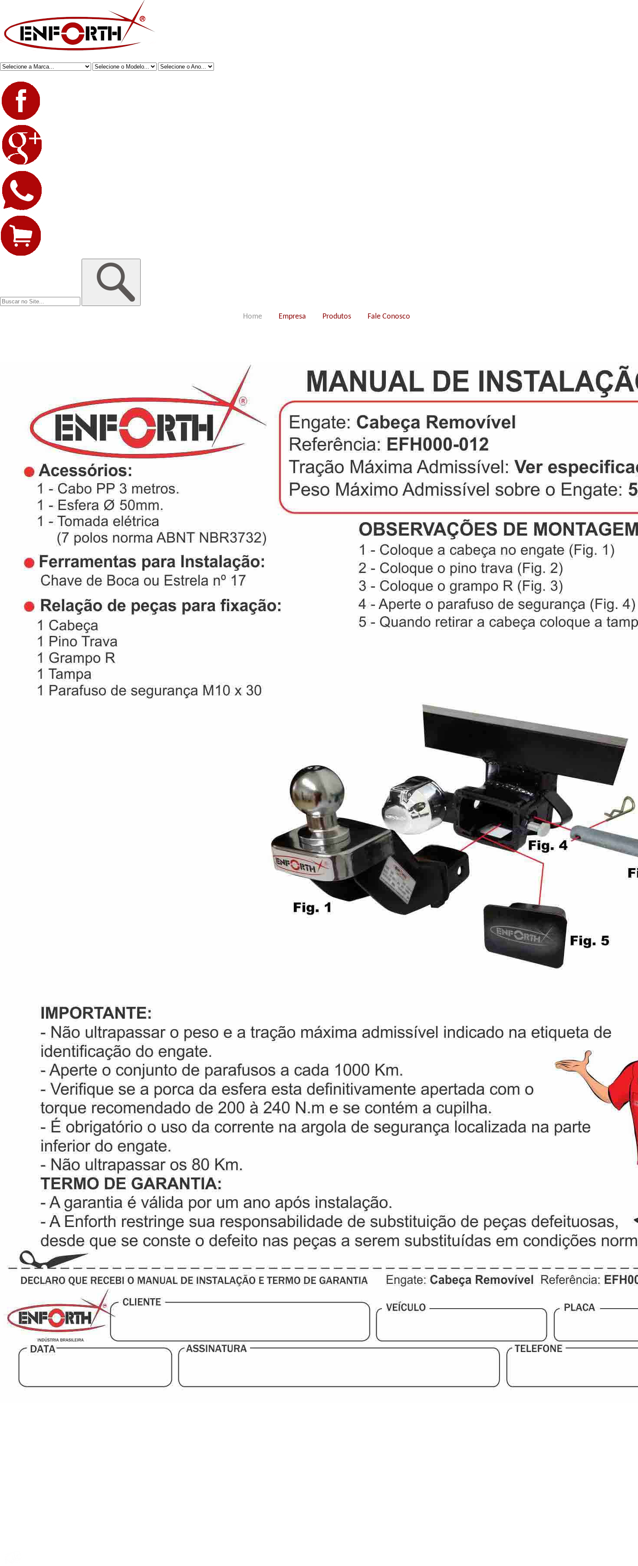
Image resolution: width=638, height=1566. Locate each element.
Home (252, 317)
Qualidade (12, 1424)
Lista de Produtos (21, 1471)
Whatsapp (12, 1503)
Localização (14, 1432)
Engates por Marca (23, 1448)
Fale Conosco (389, 317)
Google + (11, 1495)
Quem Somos (16, 1417)
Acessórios (12, 1456)
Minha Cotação (18, 1518)
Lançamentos (16, 1464)
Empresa (292, 317)
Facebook (11, 1487)
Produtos (336, 317)
